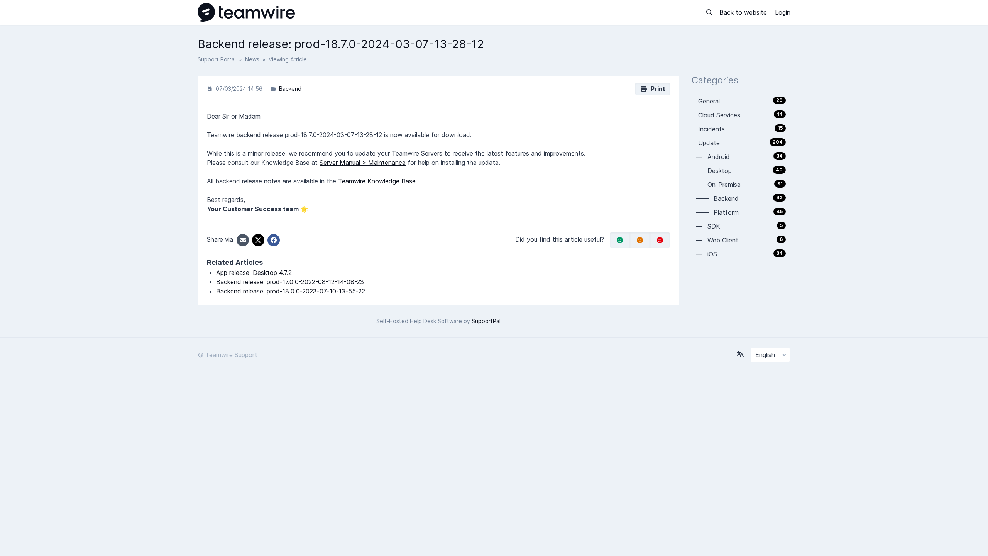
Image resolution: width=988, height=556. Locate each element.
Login (782, 12)
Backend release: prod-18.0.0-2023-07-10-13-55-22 (290, 291)
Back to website (744, 12)
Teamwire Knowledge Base (377, 181)
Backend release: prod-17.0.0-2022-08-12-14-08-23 (290, 282)
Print (656, 89)
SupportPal (486, 321)
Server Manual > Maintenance (363, 162)
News (252, 59)
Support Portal (217, 59)
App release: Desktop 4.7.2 (254, 272)
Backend (290, 88)
